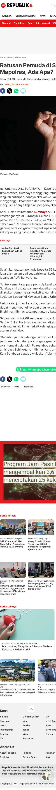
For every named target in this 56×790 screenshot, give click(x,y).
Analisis (26, 725)
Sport (31, 23)
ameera (7, 15)
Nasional (6, 23)
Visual (26, 734)
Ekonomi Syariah (26, 15)
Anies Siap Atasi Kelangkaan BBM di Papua (12, 251)
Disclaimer (5, 757)
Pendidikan (19, 23)
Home (3, 57)
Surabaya (40, 212)
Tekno (26, 729)
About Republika (8, 752)
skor (43, 15)
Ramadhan (28, 738)
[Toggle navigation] (3, 5)
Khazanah (5, 721)
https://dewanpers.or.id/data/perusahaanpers (25, 773)
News (11, 57)
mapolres (28, 386)
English (49, 734)
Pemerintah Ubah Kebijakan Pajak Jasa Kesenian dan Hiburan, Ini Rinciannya (40, 253)
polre (16, 386)
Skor (48, 716)
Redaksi (27, 752)
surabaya (5, 386)
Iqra (25, 721)
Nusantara (21, 57)
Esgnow (4, 734)
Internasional (43, 23)
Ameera (4, 716)
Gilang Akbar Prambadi (16, 84)
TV (1, 738)
